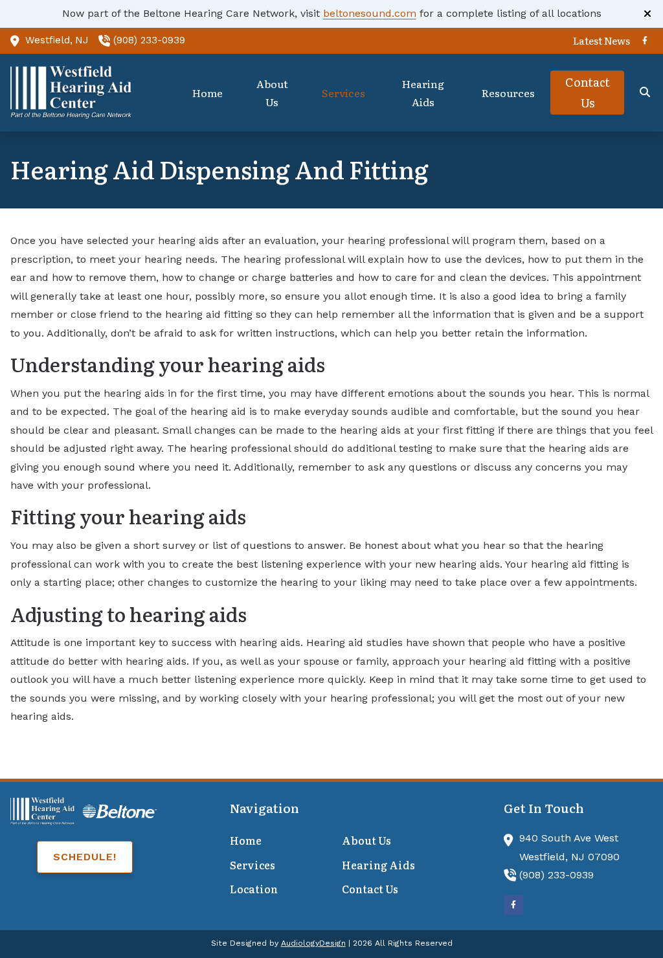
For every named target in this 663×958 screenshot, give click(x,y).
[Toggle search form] (645, 92)
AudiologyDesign (313, 943)
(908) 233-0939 (149, 40)
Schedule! (85, 857)
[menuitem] (598, 41)
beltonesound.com (369, 13)
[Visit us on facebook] (645, 41)
